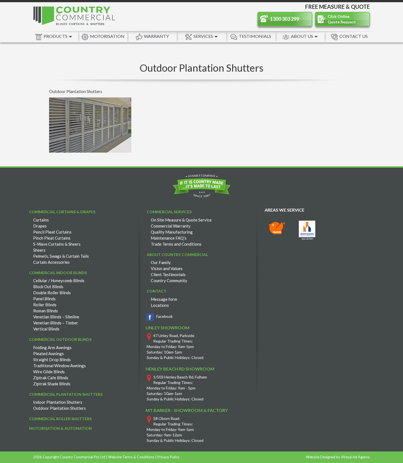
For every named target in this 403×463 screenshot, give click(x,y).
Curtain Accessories (51, 262)
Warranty (156, 36)
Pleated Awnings (48, 353)
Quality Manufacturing (172, 231)
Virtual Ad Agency (355, 457)
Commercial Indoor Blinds (58, 272)
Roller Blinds (44, 304)
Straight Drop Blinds (52, 359)
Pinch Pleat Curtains (51, 237)
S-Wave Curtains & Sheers (57, 244)
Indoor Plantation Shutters (57, 402)
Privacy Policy (168, 457)
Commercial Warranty (171, 225)
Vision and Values (167, 268)
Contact (156, 291)
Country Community (169, 280)
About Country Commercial (177, 254)
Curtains (41, 219)
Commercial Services (169, 211)
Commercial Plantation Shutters (66, 394)
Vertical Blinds (46, 328)
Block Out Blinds (48, 286)
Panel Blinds (44, 298)
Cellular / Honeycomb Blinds (58, 280)
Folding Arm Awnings (52, 347)
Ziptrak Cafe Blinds (50, 377)
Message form (164, 299)
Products (56, 36)
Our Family (161, 262)
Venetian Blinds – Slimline (56, 316)
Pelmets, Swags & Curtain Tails (61, 256)
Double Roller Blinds (52, 292)
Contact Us (353, 36)
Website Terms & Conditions (131, 457)
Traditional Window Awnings (59, 365)
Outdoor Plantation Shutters (59, 408)
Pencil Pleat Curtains (52, 231)
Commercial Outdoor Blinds (60, 339)
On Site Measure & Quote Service (181, 219)
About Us (302, 36)
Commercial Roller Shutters (60, 418)
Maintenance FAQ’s (168, 237)
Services (204, 36)
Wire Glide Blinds (49, 371)
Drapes (40, 225)
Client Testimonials (168, 274)
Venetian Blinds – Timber (55, 322)
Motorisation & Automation (60, 428)
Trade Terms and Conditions (176, 244)
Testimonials (255, 36)
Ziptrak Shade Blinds (51, 383)
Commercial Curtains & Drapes (62, 211)
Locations (160, 305)
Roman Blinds (45, 310)
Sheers (39, 250)
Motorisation (107, 36)
